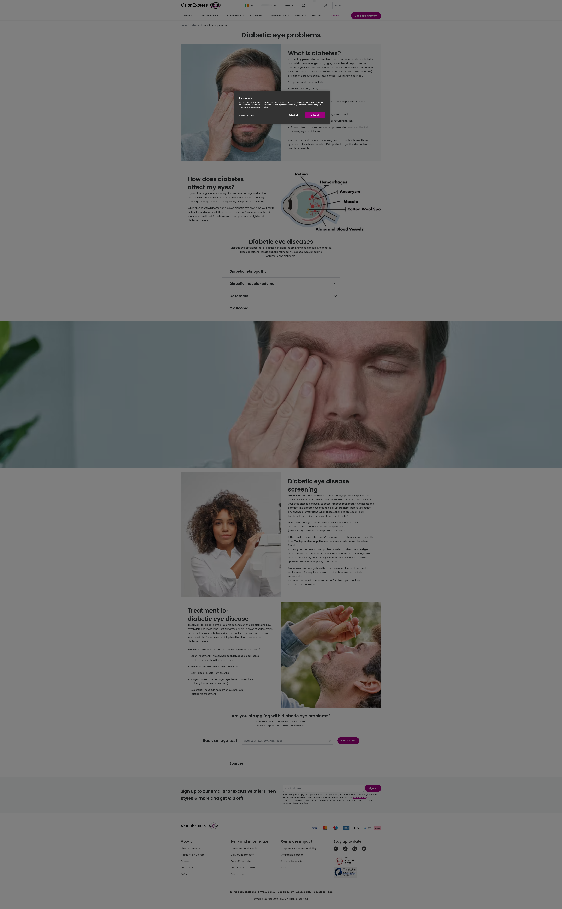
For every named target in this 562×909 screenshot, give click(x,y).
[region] (282, 107)
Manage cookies (247, 115)
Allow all (315, 115)
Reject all (293, 115)
